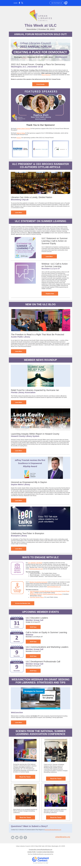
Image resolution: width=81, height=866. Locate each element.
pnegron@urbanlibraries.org (53, 829)
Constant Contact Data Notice (45, 852)
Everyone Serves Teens (37, 597)
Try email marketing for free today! (40, 862)
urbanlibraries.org (62, 837)
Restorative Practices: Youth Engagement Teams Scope (46, 594)
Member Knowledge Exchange (38, 582)
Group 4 (19, 137)
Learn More (18, 212)
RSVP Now (33, 627)
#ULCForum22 (46, 74)
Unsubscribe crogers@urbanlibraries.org (40, 849)
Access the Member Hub (22, 603)
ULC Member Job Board (35, 562)
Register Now (50, 293)
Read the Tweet (25, 777)
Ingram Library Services (23, 128)
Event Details (40, 84)
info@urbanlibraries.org (36, 569)
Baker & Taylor (21, 133)
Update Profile (31, 852)
